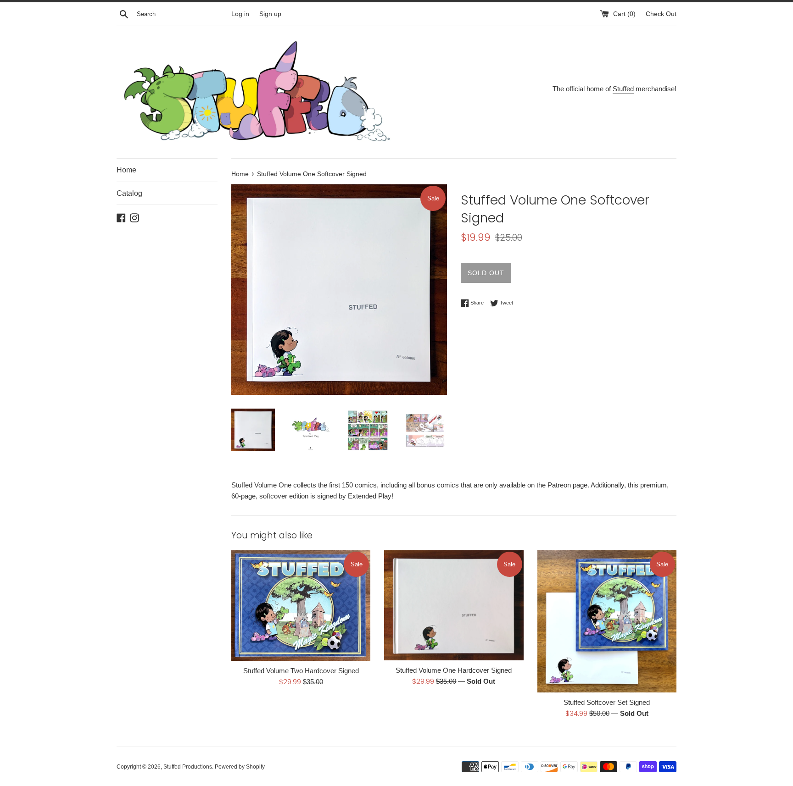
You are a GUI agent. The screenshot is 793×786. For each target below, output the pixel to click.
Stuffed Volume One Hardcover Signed (454, 670)
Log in (240, 14)
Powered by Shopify (240, 767)
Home (126, 170)
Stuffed (623, 89)
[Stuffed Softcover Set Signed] (606, 621)
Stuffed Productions (187, 767)
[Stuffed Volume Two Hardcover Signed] (300, 605)
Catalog (129, 193)
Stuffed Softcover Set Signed (607, 702)
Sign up (270, 14)
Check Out (661, 14)
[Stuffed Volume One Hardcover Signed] (453, 605)
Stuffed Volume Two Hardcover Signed (301, 671)
